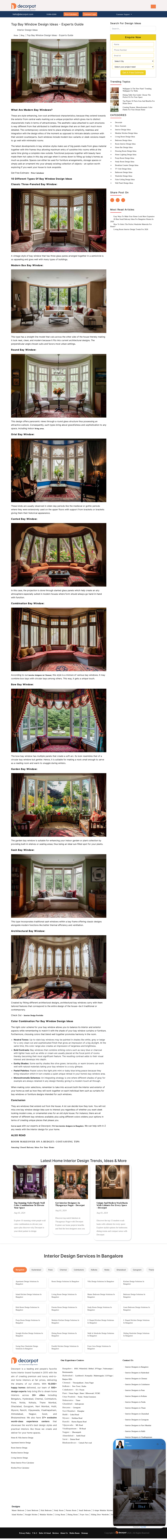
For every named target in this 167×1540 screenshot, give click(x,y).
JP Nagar (98, 1369)
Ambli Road (80, 1436)
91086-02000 (51, 14)
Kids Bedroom (46, 1510)
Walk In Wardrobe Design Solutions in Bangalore (100, 1334)
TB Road (82, 1429)
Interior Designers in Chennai (136, 1379)
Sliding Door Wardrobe (100, 1515)
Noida (80, 1397)
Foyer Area (84, 1515)
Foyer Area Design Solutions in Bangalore (99, 1347)
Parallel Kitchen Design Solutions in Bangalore (65, 1347)
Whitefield (83, 1369)
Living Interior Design (19, 1458)
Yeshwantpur (108, 1369)
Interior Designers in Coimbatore (137, 1384)
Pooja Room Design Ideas (124, 158)
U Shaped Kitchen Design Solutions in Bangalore (100, 1321)
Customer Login (90, 14)
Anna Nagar (89, 1383)
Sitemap (84, 1533)
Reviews (55, 1533)
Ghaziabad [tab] (121, 1270)
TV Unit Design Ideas (123, 169)
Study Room (59, 1510)
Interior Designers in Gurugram (137, 1420)
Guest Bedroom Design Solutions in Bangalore (136, 1308)
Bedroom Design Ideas (123, 140)
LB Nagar (109, 1376)
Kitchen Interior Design (20, 1453)
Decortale (118, 122)
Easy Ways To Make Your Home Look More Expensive (134, 216)
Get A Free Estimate (133, 72)
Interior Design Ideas (123, 130)
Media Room (74, 1533)
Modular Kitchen (46, 1515)
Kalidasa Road (77, 1418)
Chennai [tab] (63, 1270)
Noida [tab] (106, 1270)
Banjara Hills (67, 1379)
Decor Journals (120, 126)
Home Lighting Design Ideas (125, 155)
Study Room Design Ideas (124, 162)
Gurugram (76, 1408)
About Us (64, 1533)
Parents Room (71, 1510)
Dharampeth (76, 1432)
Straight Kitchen (31, 1515)
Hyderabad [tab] (36, 1270)
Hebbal (91, 1369)
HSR (76, 1369)
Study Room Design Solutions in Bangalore (99, 1308)
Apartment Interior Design (21, 1443)
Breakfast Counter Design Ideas (126, 165)
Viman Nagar (73, 1393)
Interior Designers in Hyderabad (137, 1373)
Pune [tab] (50, 1270)
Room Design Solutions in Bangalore (65, 1281)
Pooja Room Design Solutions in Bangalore (28, 1321)
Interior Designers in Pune (135, 1390)
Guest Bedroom (32, 1510)
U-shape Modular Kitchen (103, 1510)
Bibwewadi (90, 1393)
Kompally (88, 1376)
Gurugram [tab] (137, 1270)
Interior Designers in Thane (135, 1408)
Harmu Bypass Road (79, 1422)
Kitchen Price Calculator (20, 1468)
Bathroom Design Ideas (123, 172)
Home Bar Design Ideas (124, 147)
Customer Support (123, 14)
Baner (82, 1393)
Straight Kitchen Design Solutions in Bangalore (29, 1334)
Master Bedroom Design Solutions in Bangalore (101, 1295)
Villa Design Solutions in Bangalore (100, 1281)
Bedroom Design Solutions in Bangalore (134, 1295)
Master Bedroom (18, 1510)
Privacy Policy (25, 1533)
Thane (78, 1400)
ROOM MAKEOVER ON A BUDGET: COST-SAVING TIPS (45, 1141)
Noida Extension (90, 1397)
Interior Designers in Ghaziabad (137, 1414)
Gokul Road (74, 1415)
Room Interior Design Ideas (125, 144)
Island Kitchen (17, 1515)
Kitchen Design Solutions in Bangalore (133, 1283)
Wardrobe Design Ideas (123, 176)
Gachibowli (79, 1376)
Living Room (60, 1515)
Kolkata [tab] (94, 1270)
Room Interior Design (19, 1448)
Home (16, 35)
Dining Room (72, 1515)
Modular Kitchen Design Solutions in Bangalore (65, 1321)
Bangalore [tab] (20, 1270)
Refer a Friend (45, 1533)
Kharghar (80, 1411)
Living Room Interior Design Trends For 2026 (131, 229)
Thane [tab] (151, 1270)
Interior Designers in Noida (135, 1402)
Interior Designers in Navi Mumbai (138, 1425)
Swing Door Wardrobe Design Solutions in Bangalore (27, 1347)
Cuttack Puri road (85, 1443)
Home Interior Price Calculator (22, 1463)
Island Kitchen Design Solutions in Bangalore (28, 1295)
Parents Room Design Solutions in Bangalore (64, 1308)
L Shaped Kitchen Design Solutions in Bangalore (136, 1321)
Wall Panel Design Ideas (124, 183)
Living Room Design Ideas (125, 137)
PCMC (97, 1393)
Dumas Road (74, 1439)
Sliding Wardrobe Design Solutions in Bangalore (136, 1334)
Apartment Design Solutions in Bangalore (27, 1283)
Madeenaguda (99, 1376)
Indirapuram (79, 1404)
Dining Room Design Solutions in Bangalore (64, 1334)
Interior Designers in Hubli (135, 1431)
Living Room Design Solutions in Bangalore (64, 1295)
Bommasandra (67, 1372)
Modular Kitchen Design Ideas (126, 133)
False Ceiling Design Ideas (125, 180)
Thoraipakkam (78, 1383)
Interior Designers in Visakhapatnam (138, 1437)
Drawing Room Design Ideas (125, 151)
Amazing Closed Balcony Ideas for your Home (32, 1147)
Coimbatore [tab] (79, 1270)
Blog (22, 35)
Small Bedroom (85, 1510)
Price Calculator (71, 14)
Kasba (84, 1386)
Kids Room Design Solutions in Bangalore (27, 1308)
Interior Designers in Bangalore (136, 1367)
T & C (34, 1533)
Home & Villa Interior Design (22, 1438)
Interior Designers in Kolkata (136, 1396)
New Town (76, 1386)
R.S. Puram (80, 1390)
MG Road (79, 1425)
